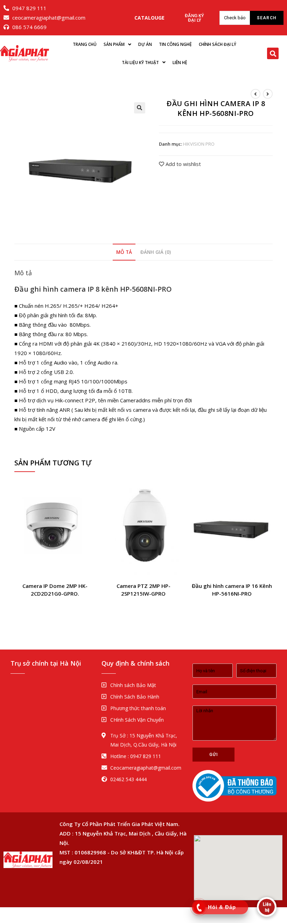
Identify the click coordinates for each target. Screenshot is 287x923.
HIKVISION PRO (199, 144)
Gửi (213, 754)
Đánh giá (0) (155, 252)
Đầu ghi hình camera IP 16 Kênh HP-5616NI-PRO (232, 589)
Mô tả (124, 252)
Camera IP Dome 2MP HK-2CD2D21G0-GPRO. (55, 589)
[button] (149, 18)
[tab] (124, 252)
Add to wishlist (182, 163)
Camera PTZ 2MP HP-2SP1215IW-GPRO (143, 589)
